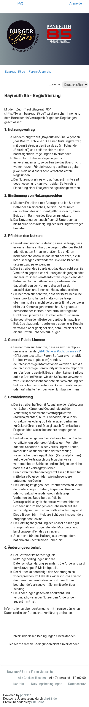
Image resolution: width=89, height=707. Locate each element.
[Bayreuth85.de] (44, 34)
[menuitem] (18, 3)
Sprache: (55, 84)
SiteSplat (37, 702)
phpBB (24, 695)
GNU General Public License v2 (59, 351)
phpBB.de (50, 698)
